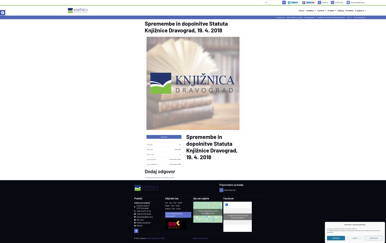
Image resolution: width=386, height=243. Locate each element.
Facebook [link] (325, 3)
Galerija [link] (341, 10)
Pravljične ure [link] (280, 17)
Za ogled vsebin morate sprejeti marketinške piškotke (208, 212)
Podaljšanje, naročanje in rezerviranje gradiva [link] (331, 17)
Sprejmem (335, 238)
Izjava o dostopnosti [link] (200, 238)
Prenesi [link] (164, 137)
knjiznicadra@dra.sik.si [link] (358, 3)
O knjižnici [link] (310, 10)
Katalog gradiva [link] (310, 17)
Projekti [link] (331, 10)
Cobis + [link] (349, 17)
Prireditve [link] (349, 10)
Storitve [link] (321, 10)
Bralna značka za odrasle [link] (295, 17)
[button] (250, 190)
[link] (2, 12)
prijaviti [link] (171, 178)
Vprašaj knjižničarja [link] (360, 17)
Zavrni (355, 238)
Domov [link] (301, 10)
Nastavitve (374, 238)
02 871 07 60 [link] (339, 3)
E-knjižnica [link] (359, 10)
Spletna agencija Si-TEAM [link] (155, 238)
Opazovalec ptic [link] (230, 190)
